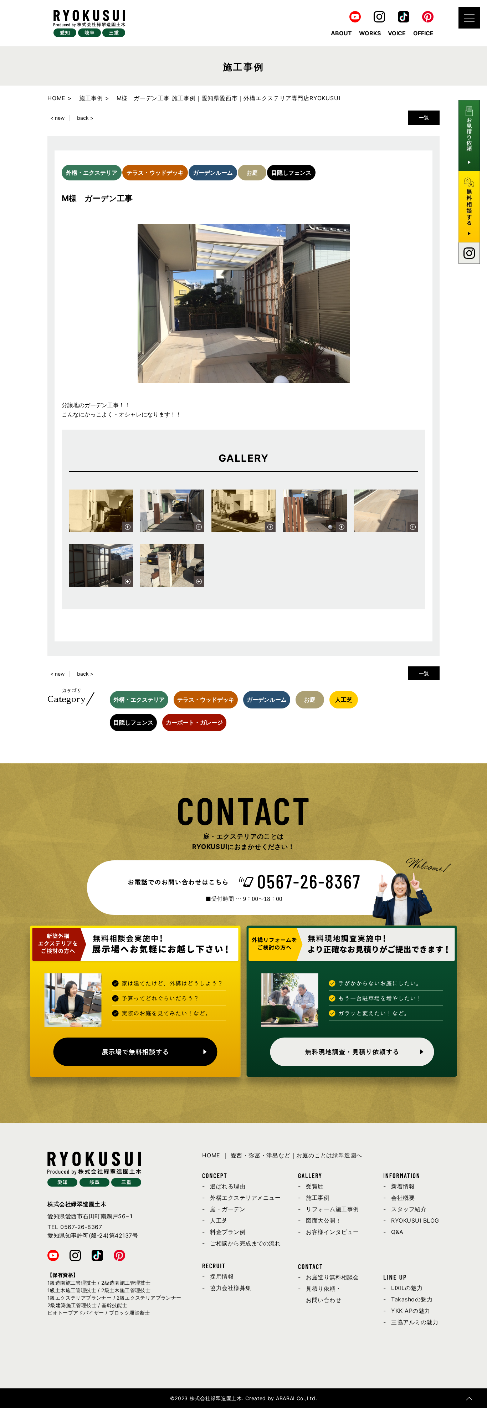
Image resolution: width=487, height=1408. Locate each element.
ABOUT (341, 33)
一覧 (424, 117)
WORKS (370, 33)
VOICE (397, 33)
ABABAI (285, 1398)
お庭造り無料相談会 (332, 1277)
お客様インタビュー (332, 1231)
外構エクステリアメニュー (245, 1197)
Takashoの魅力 (411, 1299)
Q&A (397, 1231)
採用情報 (222, 1276)
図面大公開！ (323, 1220)
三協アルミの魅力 (414, 1322)
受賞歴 (315, 1186)
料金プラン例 (227, 1231)
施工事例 (317, 1197)
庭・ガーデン (227, 1209)
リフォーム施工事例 (332, 1209)
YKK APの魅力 (410, 1310)
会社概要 (403, 1197)
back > (85, 118)
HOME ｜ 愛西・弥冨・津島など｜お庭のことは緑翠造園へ (282, 1155)
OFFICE (423, 33)
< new (57, 118)
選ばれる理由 (227, 1186)
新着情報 (403, 1186)
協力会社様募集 (230, 1287)
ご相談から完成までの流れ (245, 1243)
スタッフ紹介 (408, 1209)
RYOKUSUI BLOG (415, 1220)
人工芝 (219, 1220)
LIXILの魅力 (406, 1287)
